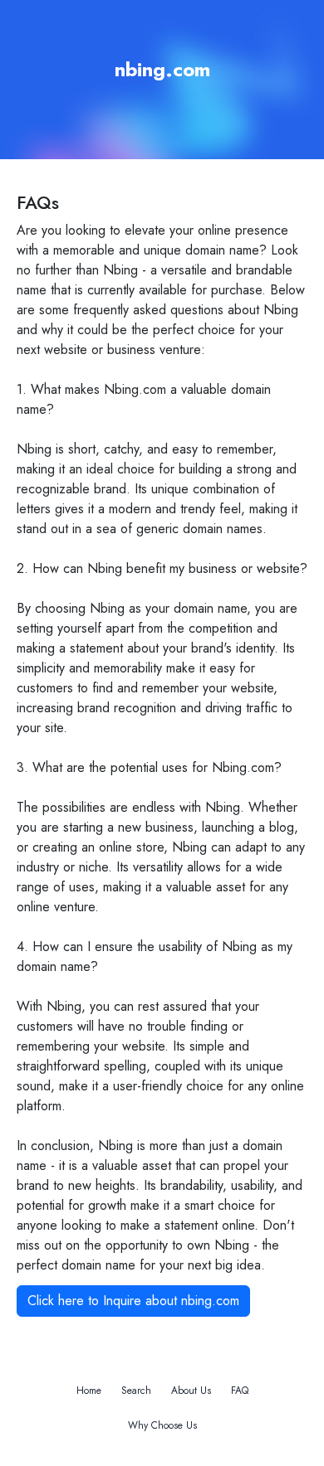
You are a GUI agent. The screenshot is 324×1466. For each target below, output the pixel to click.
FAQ (239, 1390)
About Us (191, 1390)
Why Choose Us (162, 1425)
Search (136, 1390)
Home (88, 1390)
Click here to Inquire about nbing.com (133, 1300)
